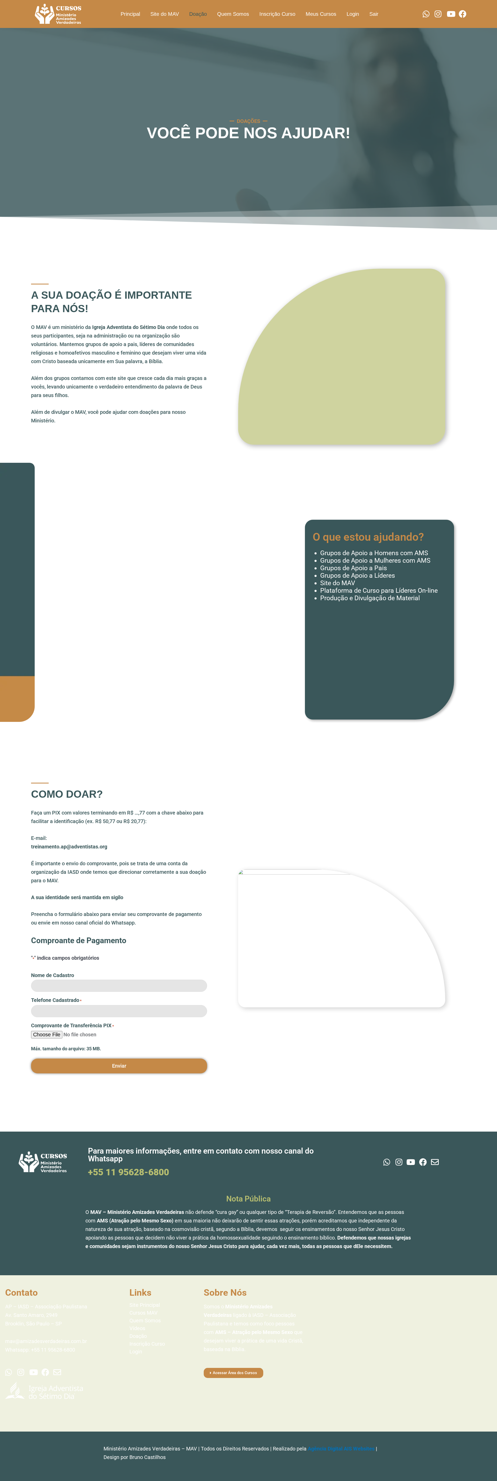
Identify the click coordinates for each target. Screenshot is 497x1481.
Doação (198, 14)
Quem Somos (233, 14)
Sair (373, 14)
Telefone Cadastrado (56, 1000)
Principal (130, 14)
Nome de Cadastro (52, 975)
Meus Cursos (321, 14)
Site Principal (144, 1305)
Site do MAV (164, 14)
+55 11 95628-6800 (128, 1172)
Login (353, 14)
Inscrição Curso (277, 14)
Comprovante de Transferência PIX (72, 1025)
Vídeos (137, 1328)
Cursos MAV (143, 1313)
